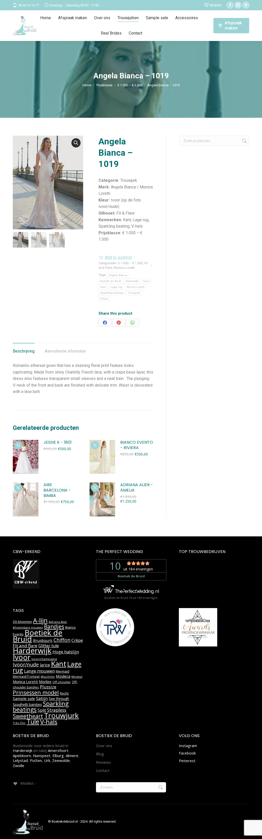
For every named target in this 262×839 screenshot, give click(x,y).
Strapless (56, 710)
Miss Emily (48, 676)
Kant (103, 286)
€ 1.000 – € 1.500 (130, 263)
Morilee (45, 681)
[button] (76, 142)
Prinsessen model (36, 692)
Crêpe (77, 640)
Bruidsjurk (42, 640)
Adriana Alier (58, 622)
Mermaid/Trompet (26, 676)
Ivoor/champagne (44, 659)
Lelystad (20, 760)
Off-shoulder (61, 682)
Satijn (42, 698)
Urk (47, 760)
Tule (33, 721)
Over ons (104, 745)
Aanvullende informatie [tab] (65, 351)
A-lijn (40, 620)
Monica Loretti (124, 268)
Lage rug (116, 286)
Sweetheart (28, 716)
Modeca (63, 676)
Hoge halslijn (65, 652)
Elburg (58, 755)
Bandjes (54, 626)
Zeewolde (61, 760)
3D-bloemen (22, 621)
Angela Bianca (118, 275)
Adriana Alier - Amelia (136, 487)
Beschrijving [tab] (24, 351)
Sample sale (24, 698)
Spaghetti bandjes (27, 704)
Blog (100, 753)
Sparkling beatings (112, 292)
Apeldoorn (22, 755)
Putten (36, 760)
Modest (76, 676)
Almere (72, 755)
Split (42, 710)
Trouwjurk (134, 292)
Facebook (187, 753)
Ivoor (146, 281)
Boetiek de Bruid (110, 281)
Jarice (45, 665)
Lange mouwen (39, 671)
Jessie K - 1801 (57, 442)
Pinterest (187, 760)
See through (59, 698)
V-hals (104, 298)
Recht (64, 693)
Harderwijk (132, 281)
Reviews (103, 762)
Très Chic (19, 723)
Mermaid (62, 671)
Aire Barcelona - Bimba (57, 490)
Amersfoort (58, 750)
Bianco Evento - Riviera (136, 445)
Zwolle (18, 765)
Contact (103, 770)
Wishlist (216, 5)
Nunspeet (41, 755)
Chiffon (61, 640)
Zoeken (243, 141)
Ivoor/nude (26, 664)
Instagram (188, 745)
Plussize (48, 687)
